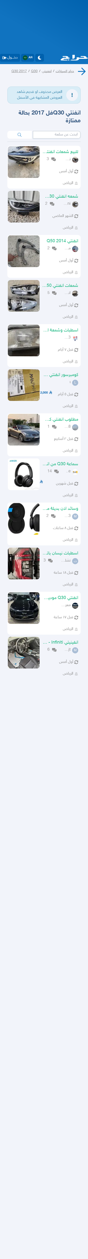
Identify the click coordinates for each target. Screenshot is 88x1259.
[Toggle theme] (39, 58)
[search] (19, 135)
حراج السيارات (65, 71)
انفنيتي (47, 71)
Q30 (34, 71)
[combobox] (57, 135)
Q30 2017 (19, 71)
